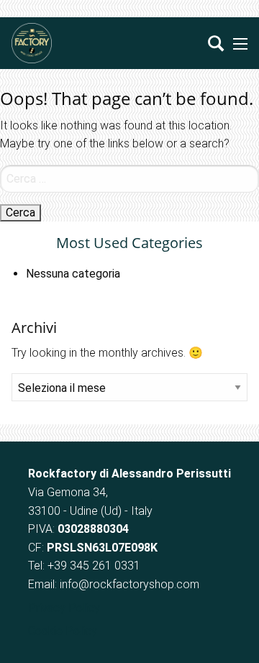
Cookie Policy (62, 631)
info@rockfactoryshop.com (129, 584)
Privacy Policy (64, 608)
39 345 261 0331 (97, 565)
